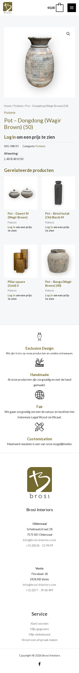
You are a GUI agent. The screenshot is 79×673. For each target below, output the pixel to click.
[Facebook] (39, 664)
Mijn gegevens (39, 629)
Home (7, 106)
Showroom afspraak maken (40, 640)
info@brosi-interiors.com (39, 540)
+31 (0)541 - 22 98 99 (39, 545)
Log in (10, 137)
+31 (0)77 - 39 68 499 (39, 590)
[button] (68, 33)
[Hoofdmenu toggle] (71, 7)
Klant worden (39, 623)
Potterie (18, 106)
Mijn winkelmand (39, 634)
